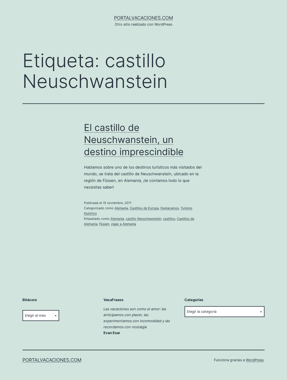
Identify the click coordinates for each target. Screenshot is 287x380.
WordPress (255, 360)
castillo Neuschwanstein (143, 219)
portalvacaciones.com (143, 18)
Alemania (121, 208)
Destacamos (169, 208)
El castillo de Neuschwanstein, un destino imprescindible (134, 140)
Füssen (104, 224)
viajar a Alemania (123, 224)
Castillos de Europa (144, 208)
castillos (169, 219)
